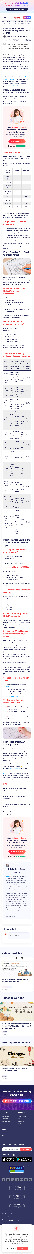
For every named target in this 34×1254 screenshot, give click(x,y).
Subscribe (25, 1149)
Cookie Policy (20, 1243)
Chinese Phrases (17, 21)
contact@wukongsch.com (12, 1220)
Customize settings (10, 1248)
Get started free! (17, 141)
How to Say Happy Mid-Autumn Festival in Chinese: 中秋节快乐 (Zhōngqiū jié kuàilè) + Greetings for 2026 (17, 1026)
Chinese (8, 21)
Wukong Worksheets (12, 687)
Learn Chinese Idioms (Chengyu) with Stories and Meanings (15, 1069)
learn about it (23, 780)
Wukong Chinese (15, 768)
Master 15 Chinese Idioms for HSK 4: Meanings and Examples (15, 980)
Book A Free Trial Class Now (17, 9)
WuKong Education (17, 86)
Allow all (22, 1248)
